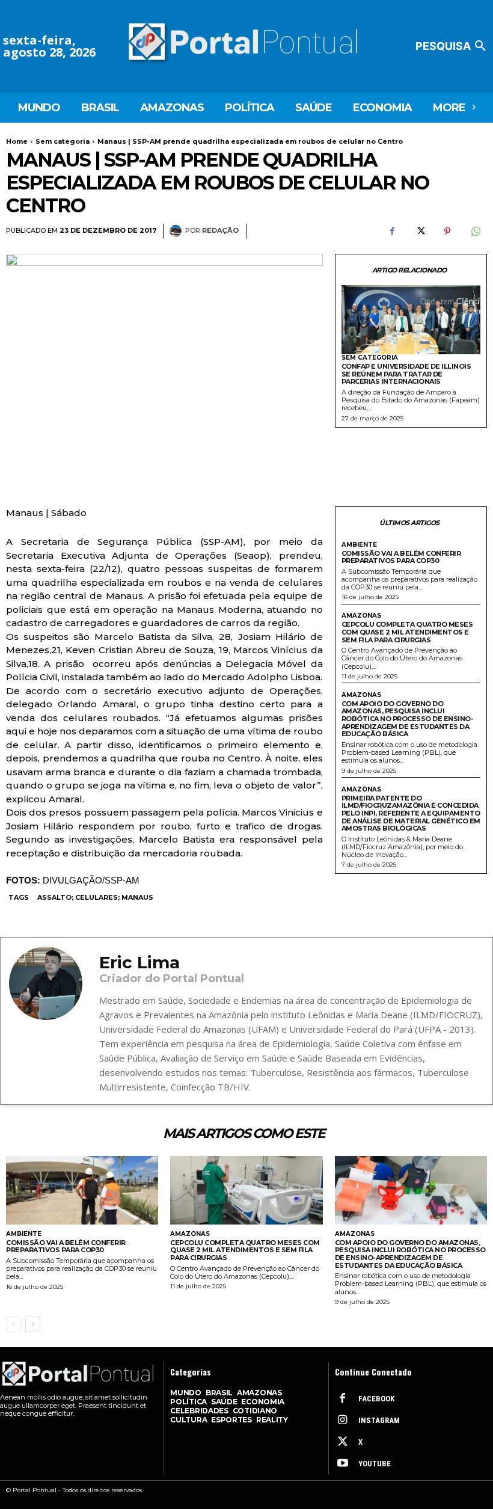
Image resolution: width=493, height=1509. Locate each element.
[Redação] (177, 231)
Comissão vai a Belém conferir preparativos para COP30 (401, 557)
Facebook (376, 1398)
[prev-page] (13, 1324)
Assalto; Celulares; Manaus (95, 897)
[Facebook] (392, 232)
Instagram (379, 1420)
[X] (420, 232)
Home (17, 141)
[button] (452, 46)
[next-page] (32, 1324)
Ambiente (359, 545)
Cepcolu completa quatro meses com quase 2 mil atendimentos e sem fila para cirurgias (407, 632)
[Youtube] (343, 1464)
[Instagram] (343, 1420)
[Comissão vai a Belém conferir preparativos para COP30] (82, 1190)
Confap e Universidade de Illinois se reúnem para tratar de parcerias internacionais (406, 374)
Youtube (374, 1463)
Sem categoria (62, 141)
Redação (220, 231)
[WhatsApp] (475, 232)
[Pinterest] (447, 232)
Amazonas (361, 615)
